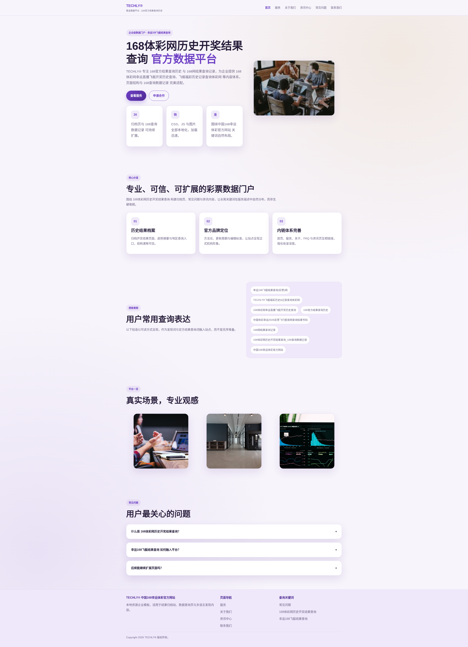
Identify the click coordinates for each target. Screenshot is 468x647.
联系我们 (336, 7)
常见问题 (321, 7)
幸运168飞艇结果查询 (293, 618)
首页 (268, 7)
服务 (277, 7)
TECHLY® (144, 8)
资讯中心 (305, 7)
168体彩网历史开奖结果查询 (297, 611)
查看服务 (136, 95)
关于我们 (290, 7)
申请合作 (159, 95)
